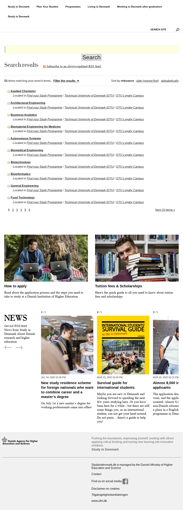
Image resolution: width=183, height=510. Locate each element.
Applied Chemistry (23, 91)
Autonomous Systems (26, 138)
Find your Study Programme (44, 95)
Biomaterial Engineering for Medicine (36, 126)
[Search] (177, 30)
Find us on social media (107, 481)
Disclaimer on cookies (106, 488)
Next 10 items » (165, 209)
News (15, 318)
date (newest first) (147, 80)
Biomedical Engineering (27, 150)
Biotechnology (21, 162)
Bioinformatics (21, 174)
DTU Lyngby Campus (130, 95)
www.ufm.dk (99, 500)
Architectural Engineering (28, 102)
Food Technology (23, 197)
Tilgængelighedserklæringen (110, 494)
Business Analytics (24, 114)
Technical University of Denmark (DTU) (89, 95)
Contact (96, 474)
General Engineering (25, 185)
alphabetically (170, 80)
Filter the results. (64, 80)
